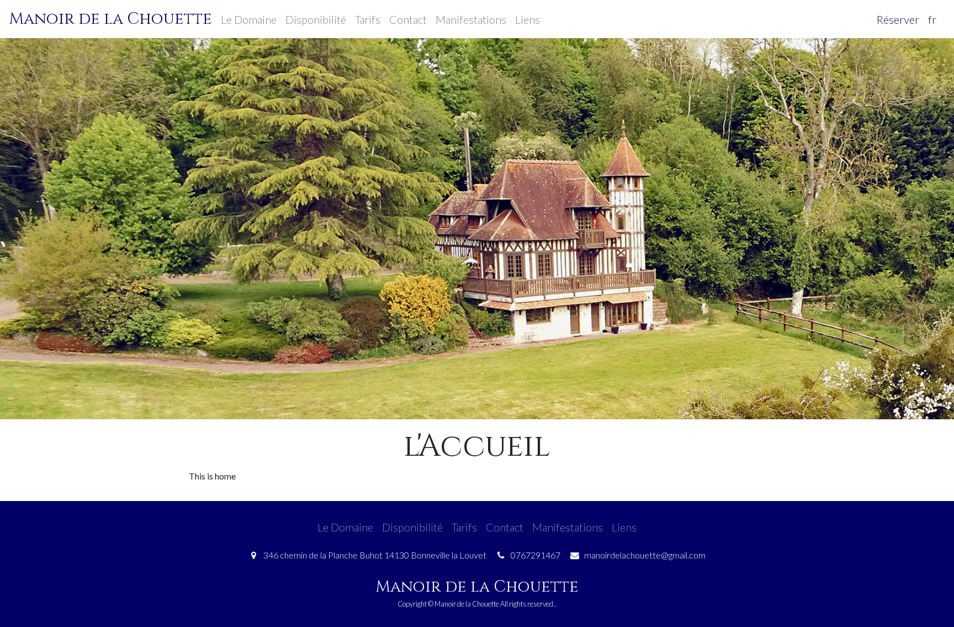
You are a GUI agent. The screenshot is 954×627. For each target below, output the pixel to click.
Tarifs (367, 19)
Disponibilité (315, 19)
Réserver (898, 19)
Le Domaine (249, 19)
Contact (408, 19)
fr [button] (932, 19)
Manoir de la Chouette (110, 19)
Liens (527, 19)
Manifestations (471, 19)
